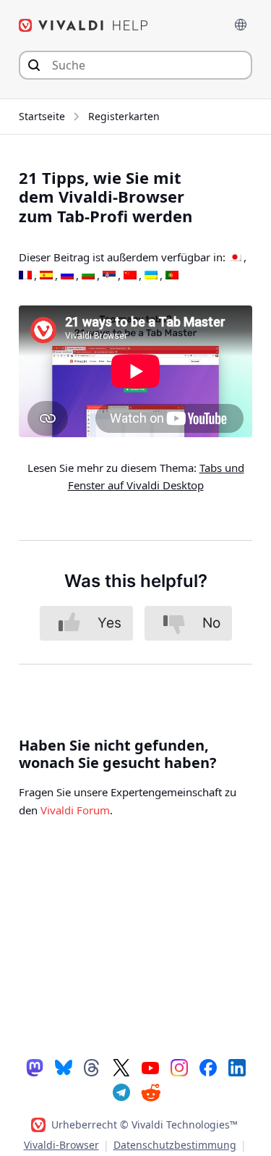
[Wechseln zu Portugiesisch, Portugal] (171, 276)
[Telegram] (121, 1091)
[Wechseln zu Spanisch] (46, 276)
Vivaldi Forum (75, 810)
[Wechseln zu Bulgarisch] (88, 276)
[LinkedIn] (237, 1067)
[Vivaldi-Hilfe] (84, 25)
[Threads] (92, 1067)
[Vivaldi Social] (35, 1067)
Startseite (42, 116)
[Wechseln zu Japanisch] (234, 257)
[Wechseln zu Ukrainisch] (151, 276)
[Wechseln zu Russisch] (67, 276)
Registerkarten (124, 116)
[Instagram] (179, 1067)
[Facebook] (208, 1067)
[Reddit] (150, 1092)
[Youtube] (150, 1067)
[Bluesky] (64, 1067)
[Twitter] (121, 1067)
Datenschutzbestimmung (174, 1145)
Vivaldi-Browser (61, 1145)
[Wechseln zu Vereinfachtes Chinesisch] (130, 276)
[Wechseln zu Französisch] (25, 276)
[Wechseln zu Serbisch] (109, 276)
